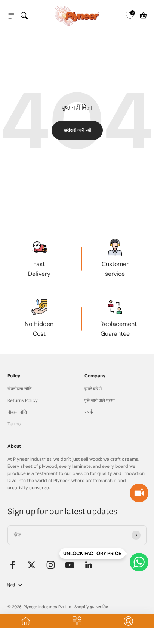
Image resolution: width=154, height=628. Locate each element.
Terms (14, 424)
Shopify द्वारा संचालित (91, 606)
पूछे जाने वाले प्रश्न (99, 400)
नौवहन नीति (17, 412)
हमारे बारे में (93, 389)
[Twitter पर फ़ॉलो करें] (32, 565)
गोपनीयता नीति (19, 389)
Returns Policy (22, 400)
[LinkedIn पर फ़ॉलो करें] (89, 565)
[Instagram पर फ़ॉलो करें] (51, 565)
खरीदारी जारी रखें (77, 130)
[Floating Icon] (139, 562)
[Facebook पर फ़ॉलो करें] (12, 565)
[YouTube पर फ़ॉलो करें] (70, 565)
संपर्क (88, 412)
